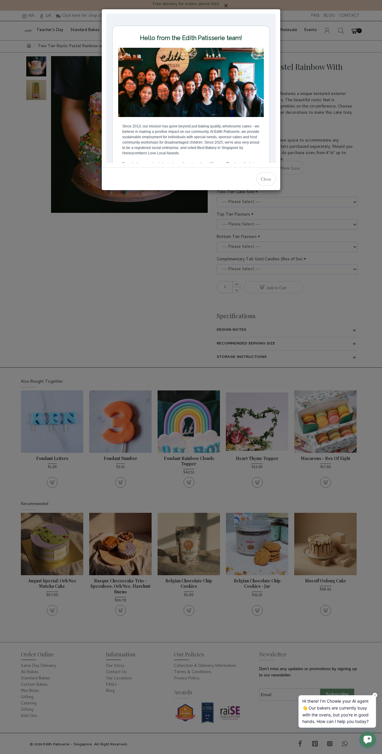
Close (266, 179)
